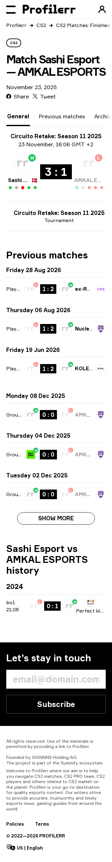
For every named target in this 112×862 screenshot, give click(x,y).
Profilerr (16, 25)
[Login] (102, 9)
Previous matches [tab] (62, 116)
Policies (15, 824)
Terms (42, 824)
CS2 (41, 25)
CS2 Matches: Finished (83, 25)
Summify (69, 762)
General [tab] (18, 116)
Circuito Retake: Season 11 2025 (59, 212)
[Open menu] (11, 9)
